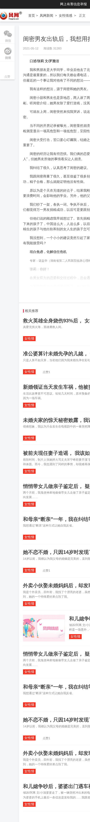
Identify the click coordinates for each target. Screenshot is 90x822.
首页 (31, 15)
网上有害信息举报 (73, 4)
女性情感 (65, 15)
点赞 (7, 70)
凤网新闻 (46, 15)
